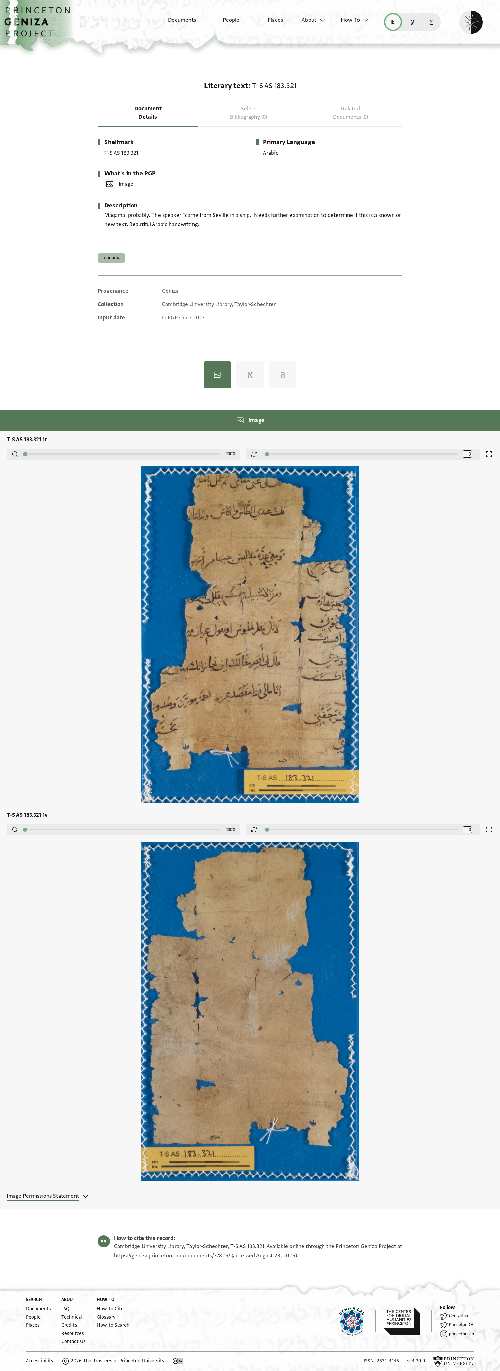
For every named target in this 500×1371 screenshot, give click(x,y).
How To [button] (350, 20)
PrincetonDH (461, 1324)
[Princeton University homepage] (453, 1361)
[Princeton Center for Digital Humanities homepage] (408, 1321)
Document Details (148, 113)
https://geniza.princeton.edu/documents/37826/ (172, 1255)
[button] (39, 25)
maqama (111, 258)
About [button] (309, 20)
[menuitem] (176, 23)
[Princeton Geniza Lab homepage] (357, 1321)
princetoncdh (461, 1334)
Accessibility (39, 1361)
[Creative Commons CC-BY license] (177, 1361)
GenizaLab (458, 1316)
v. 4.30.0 (416, 1361)
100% (231, 454)
